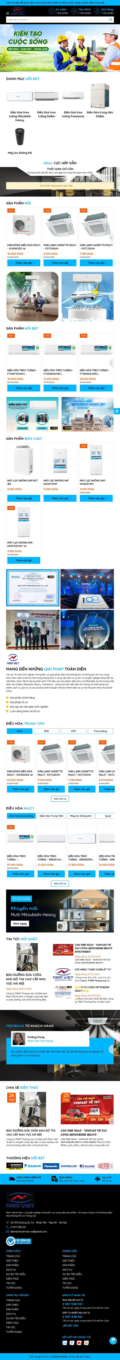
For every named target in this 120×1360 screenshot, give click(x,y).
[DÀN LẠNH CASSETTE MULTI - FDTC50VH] (96, 225)
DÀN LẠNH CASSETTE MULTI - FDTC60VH (60, 247)
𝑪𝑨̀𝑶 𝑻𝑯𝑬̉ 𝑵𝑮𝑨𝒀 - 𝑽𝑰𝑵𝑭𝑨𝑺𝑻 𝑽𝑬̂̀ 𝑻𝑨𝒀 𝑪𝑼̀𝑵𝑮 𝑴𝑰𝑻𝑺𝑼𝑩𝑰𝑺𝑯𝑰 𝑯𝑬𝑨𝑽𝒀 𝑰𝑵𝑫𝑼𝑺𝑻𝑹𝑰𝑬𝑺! (93, 948)
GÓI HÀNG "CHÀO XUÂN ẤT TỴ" (93, 969)
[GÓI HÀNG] (63, 974)
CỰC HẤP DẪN (60, 163)
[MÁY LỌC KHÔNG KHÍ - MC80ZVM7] (96, 460)
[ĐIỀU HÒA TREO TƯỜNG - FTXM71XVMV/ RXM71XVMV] (24, 350)
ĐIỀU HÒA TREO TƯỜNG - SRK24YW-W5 (50, 858)
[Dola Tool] (33, 588)
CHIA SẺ (22, 1087)
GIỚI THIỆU (12, 1260)
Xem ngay (20, 923)
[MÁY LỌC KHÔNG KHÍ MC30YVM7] (60, 460)
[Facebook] (72, 1342)
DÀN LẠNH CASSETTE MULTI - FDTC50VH (96, 247)
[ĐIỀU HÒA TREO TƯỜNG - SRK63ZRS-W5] (82, 838)
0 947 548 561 (18, 1227)
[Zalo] (64, 1342)
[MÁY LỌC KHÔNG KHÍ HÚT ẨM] (24, 460)
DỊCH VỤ (11, 1269)
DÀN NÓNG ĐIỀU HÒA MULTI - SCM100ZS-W (23, 247)
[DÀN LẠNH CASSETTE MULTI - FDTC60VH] (60, 225)
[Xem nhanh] (37, 222)
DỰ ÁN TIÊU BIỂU (16, 1274)
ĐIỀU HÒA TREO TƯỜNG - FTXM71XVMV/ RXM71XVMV (22, 372)
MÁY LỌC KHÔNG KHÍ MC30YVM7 (56, 482)
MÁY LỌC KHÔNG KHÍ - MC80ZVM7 (93, 482)
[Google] (86, 1342)
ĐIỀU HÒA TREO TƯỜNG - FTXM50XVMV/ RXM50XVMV (95, 372)
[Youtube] (79, 1342)
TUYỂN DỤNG (14, 1287)
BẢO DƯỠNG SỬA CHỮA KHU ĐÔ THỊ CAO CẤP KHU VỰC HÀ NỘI (26, 979)
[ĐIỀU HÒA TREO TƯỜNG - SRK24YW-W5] (51, 838)
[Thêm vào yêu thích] (37, 211)
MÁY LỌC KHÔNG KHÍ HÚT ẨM (22, 482)
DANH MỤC (23, 79)
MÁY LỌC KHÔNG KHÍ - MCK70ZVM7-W (20, 544)
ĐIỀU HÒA (25, 723)
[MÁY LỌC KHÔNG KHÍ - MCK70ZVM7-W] (24, 522)
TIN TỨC (22, 939)
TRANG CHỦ (13, 1256)
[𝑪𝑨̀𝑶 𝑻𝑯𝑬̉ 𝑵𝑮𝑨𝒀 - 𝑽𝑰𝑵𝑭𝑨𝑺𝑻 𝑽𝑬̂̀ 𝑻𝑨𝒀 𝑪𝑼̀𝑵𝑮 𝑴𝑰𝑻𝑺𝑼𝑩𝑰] (63, 950)
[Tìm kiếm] (110, 19)
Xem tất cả (60, 798)
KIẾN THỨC (12, 1278)
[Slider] (60, 47)
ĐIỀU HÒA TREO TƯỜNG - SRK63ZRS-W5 (80, 858)
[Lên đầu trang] (113, 1332)
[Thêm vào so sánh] (37, 216)
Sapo (87, 1356)
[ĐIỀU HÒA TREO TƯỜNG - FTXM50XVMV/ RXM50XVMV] (96, 350)
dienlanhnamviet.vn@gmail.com (28, 1231)
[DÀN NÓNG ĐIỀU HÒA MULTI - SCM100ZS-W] (24, 225)
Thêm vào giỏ (23, 262)
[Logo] (18, 11)
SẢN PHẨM (18, 203)
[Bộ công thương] (18, 1241)
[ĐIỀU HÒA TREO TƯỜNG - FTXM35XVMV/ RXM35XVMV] (60, 350)
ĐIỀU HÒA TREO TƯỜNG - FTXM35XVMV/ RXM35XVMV (58, 372)
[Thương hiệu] (14, 1166)
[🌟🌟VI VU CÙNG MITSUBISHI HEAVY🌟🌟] (63, 992)
